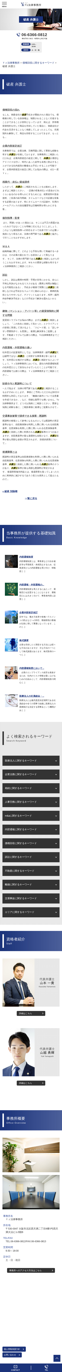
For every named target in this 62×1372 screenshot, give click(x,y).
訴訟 (4, 275)
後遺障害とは (9, 452)
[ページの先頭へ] (56, 1358)
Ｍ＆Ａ (6, 246)
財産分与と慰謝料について (17, 383)
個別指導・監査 (11, 218)
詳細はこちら (25, 1013)
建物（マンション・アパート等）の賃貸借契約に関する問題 (30, 313)
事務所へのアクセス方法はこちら (25, 1270)
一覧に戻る (31, 498)
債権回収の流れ (11, 109)
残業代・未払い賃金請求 (15, 182)
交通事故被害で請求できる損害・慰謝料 (24, 416)
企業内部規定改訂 (12, 146)
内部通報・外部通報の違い (17, 347)
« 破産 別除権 (9, 491)
